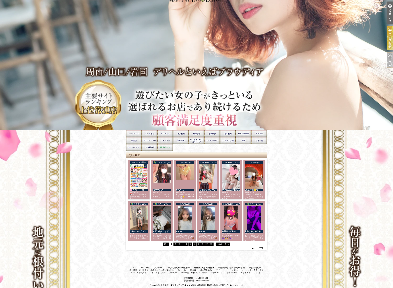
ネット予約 (149, 133)
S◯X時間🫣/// (251, 190)
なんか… (180, 190)
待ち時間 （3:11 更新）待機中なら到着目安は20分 (243, 133)
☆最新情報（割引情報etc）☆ (212, 133)
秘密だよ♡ (158, 190)
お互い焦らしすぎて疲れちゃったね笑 (170, 231)
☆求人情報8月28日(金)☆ (181, 133)
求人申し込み (149, 140)
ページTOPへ (259, 248)
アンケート (165, 133)
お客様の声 (149, 147)
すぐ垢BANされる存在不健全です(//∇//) (239, 190)
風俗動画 (243, 140)
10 (206, 244)
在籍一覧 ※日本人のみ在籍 (259, 140)
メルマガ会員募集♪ (212, 140)
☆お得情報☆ (228, 133)
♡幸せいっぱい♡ (138, 231)
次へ (227, 244)
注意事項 (181, 140)
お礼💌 (179, 231)
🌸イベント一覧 (137, 190)
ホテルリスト (134, 147)
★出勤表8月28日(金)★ (196, 133)
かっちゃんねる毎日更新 (196, 140)
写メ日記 (259, 133)
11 (211, 244)
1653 (220, 244)
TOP (134, 133)
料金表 (134, 140)
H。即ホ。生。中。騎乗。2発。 (213, 190)
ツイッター (165, 140)
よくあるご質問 (228, 140)
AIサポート (165, 147)
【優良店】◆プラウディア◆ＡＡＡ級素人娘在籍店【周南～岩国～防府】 (193, 285)
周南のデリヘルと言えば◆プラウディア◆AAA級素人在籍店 (196, 65)
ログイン (258, 272)
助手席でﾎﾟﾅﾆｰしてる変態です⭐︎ (236, 231)
